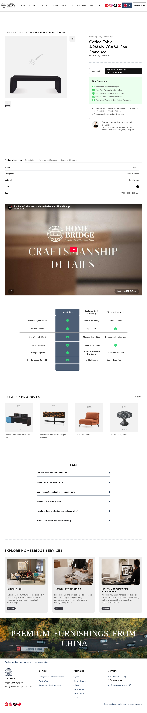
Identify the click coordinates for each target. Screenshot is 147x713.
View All (138, 397)
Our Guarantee (79, 689)
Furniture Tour (43, 681)
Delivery (76, 685)
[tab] (15, 160)
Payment (76, 677)
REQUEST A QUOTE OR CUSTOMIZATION (116, 71)
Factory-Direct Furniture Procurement (51, 677)
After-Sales (77, 698)
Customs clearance (80, 681)
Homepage (9, 32)
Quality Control (79, 693)
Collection (33, 5)
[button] (45, 5)
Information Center (79, 5)
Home (22, 5)
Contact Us (139, 5)
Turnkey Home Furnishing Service (50, 685)
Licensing (138, 704)
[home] (8, 5)
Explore (11, 608)
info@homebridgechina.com (117, 685)
